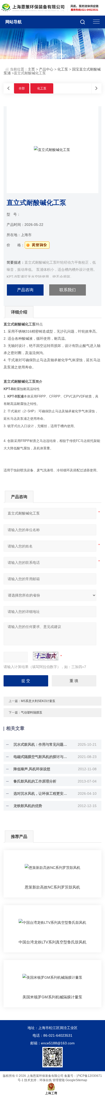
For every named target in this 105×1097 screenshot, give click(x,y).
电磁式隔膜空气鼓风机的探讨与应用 (42, 757)
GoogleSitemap (76, 1080)
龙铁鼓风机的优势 (28, 806)
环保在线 (46, 1080)
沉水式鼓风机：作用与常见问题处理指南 (42, 744)
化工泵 (62, 69)
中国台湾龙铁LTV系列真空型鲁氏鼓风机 (52, 942)
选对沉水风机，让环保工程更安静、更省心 (42, 793)
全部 (22, 88)
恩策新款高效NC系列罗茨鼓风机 (52, 887)
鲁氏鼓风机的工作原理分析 (35, 781)
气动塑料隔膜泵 (31, 712)
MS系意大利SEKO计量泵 (38, 701)
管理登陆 (58, 1080)
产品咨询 (25, 290)
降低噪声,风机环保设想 (32, 769)
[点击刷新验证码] (45, 656)
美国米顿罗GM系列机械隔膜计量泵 (52, 997)
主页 (31, 69)
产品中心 (46, 69)
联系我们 (67, 290)
